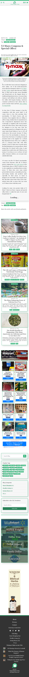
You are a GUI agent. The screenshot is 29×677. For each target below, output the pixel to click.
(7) (4, 493)
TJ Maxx (7, 42)
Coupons (13, 42)
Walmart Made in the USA (14, 645)
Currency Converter (14, 628)
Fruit (14, 469)
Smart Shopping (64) (14, 636)
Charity (4, 471)
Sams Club (12, 467)
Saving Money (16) (15, 640)
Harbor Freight (10, 471)
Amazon (10, 473)
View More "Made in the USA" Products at (14, 444)
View (8, 378)
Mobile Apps (12, 465)
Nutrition (21, 471)
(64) (8, 485)
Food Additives (17, 473)
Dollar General (19, 467)
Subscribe (14, 508)
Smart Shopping (11, 39)
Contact (14, 625)
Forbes (8, 90)
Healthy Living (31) (15, 638)
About (14, 619)
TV (11, 469)
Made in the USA (20, 469)
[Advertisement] (14, 15)
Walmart (18, 465)
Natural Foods (6, 469)
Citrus (11, 475)
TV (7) (15, 643)
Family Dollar (6, 475)
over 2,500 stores (18, 164)
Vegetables (5, 473)
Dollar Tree (5, 465)
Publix (16, 471)
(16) (8, 491)
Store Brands (6, 467)
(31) (8, 488)
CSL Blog (14, 633)
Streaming (23, 465)
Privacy (14, 622)
